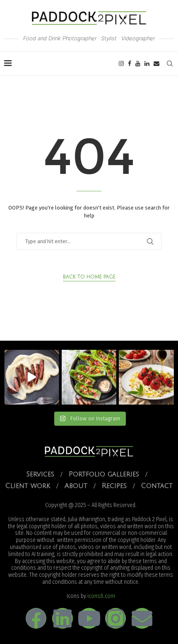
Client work (27, 486)
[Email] (156, 63)
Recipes (114, 486)
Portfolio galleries (104, 474)
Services (40, 474)
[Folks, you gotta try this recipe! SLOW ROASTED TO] (146, 377)
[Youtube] (137, 63)
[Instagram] (121, 63)
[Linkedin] (146, 63)
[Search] (170, 63)
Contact (157, 486)
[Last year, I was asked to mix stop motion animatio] (31, 377)
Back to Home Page (89, 277)
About (76, 486)
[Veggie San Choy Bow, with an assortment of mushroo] (89, 377)
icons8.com (101, 596)
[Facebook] (129, 63)
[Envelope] (142, 618)
